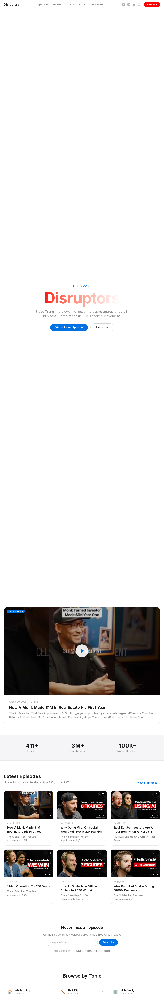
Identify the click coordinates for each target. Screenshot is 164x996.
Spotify (88, 951)
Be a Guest (97, 4)
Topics (70, 4)
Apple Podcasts (102, 951)
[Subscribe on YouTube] (123, 4)
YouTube (78, 951)
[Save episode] (49, 794)
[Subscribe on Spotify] (128, 4)
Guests (57, 4)
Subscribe (152, 4)
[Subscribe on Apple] (133, 4)
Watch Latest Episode (69, 327)
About (82, 4)
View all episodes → (148, 782)
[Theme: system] (139, 4)
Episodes (43, 4)
